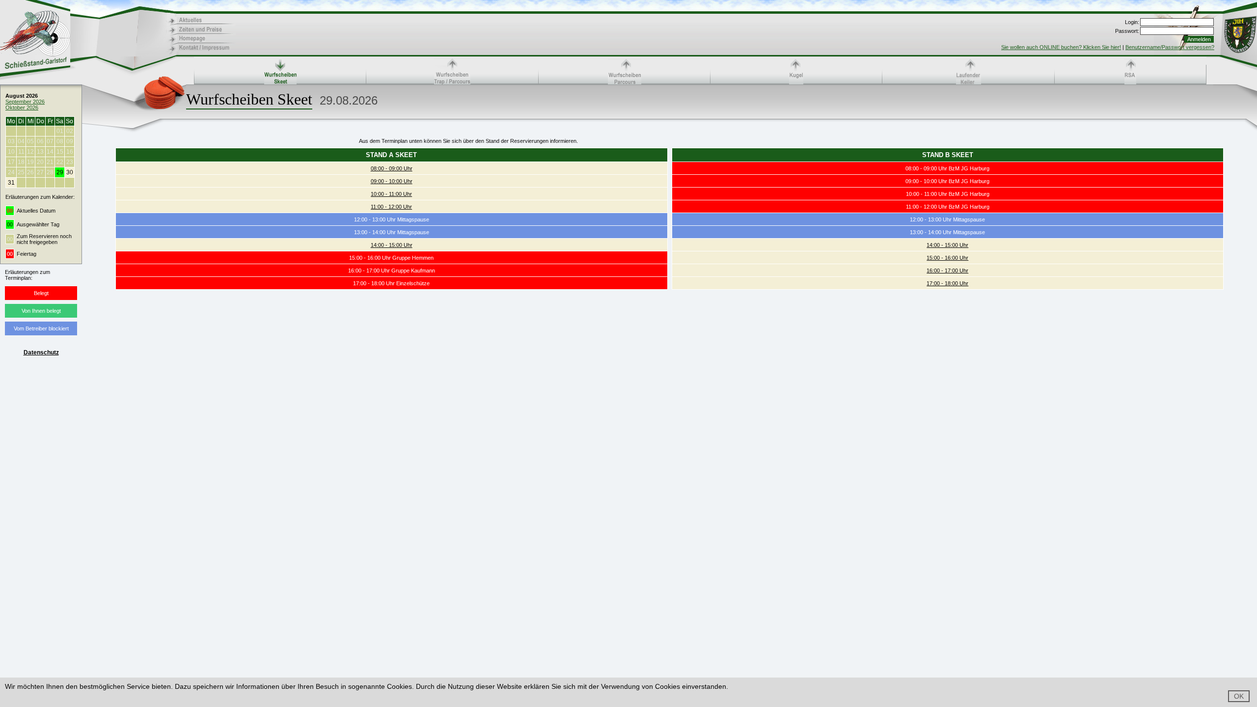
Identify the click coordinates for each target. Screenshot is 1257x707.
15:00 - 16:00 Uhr (947, 258)
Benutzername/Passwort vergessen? (1169, 47)
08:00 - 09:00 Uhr (391, 168)
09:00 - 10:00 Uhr (391, 181)
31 (11, 182)
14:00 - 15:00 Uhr (391, 245)
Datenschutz (41, 352)
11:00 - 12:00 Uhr (391, 207)
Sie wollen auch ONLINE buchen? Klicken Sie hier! (1061, 47)
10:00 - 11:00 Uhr (391, 194)
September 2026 (25, 102)
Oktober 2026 (21, 107)
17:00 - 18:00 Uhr (947, 283)
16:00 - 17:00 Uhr (947, 270)
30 (69, 172)
